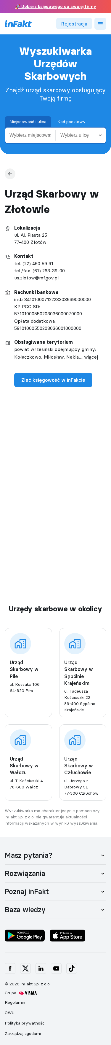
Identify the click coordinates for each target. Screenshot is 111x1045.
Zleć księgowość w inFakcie (53, 380)
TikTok (71, 968)
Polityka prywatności (25, 1023)
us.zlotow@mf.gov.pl (36, 278)
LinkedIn (41, 968)
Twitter (25, 968)
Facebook (10, 968)
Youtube (56, 968)
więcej (91, 357)
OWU (10, 1012)
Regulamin (15, 1002)
